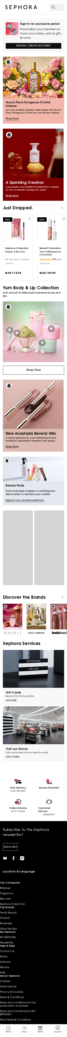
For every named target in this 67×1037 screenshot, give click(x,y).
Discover (11, 701)
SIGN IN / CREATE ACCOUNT (33, 46)
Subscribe (10, 847)
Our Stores (12, 757)
